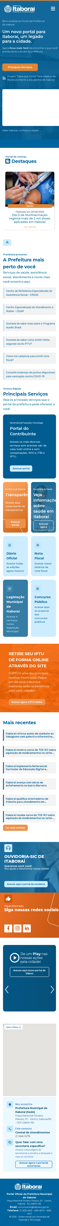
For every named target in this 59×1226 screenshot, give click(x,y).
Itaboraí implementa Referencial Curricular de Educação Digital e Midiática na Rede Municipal (26, 768)
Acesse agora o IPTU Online (27, 702)
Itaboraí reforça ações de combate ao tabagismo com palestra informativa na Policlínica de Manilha (30, 735)
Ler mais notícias (15, 827)
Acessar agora (43, 525)
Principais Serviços (20, 67)
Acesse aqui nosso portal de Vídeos (29, 972)
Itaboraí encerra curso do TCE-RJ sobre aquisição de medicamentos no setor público (31, 751)
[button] (53, 8)
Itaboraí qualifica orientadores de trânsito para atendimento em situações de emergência (27, 800)
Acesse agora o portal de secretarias (33, 1164)
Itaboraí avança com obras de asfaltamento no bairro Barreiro (26, 784)
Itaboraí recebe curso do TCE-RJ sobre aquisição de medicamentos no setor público (30, 817)
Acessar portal (21, 468)
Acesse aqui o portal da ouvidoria (26, 884)
